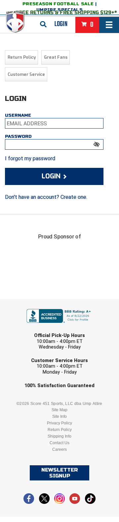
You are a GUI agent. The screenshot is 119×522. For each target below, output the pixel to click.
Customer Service (26, 74)
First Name (29, 303)
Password (18, 136)
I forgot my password (30, 158)
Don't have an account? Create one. (46, 197)
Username (18, 115)
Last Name (28, 329)
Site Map (59, 410)
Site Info (59, 416)
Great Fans (55, 57)
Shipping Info (59, 436)
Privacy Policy (59, 423)
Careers (59, 449)
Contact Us (59, 443)
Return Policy (22, 57)
